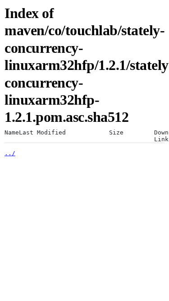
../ (10, 153)
